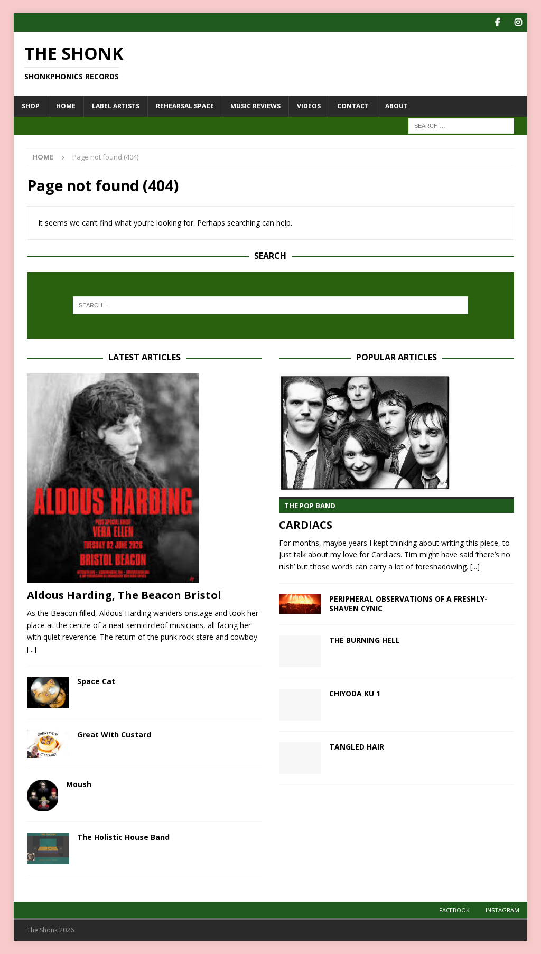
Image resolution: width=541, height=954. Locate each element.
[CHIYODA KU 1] (300, 705)
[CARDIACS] (396, 432)
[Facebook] (497, 22)
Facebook (454, 910)
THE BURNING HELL (364, 640)
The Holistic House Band (123, 837)
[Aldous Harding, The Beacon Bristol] (144, 478)
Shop (31, 105)
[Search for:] (461, 125)
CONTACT (353, 105)
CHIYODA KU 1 (354, 693)
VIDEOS (309, 105)
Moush (78, 784)
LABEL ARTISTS (115, 105)
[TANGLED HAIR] (300, 758)
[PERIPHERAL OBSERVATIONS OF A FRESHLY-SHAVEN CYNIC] (300, 604)
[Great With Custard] (48, 744)
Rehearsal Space (185, 105)
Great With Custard (114, 734)
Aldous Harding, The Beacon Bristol (124, 595)
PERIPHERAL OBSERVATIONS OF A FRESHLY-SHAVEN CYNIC (408, 603)
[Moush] (42, 795)
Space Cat (96, 681)
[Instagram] (518, 22)
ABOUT (396, 105)
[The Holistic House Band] (48, 848)
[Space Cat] (48, 692)
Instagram (502, 910)
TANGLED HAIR (356, 747)
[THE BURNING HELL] (300, 651)
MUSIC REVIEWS (255, 105)
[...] (31, 649)
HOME (66, 105)
